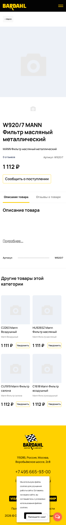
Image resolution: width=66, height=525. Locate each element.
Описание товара (16, 197)
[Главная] (14, 7)
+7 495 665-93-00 (33, 472)
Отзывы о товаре (48, 197)
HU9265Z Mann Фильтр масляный (45, 330)
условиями (40, 499)
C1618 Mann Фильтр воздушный (46, 388)
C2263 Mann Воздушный (9, 330)
